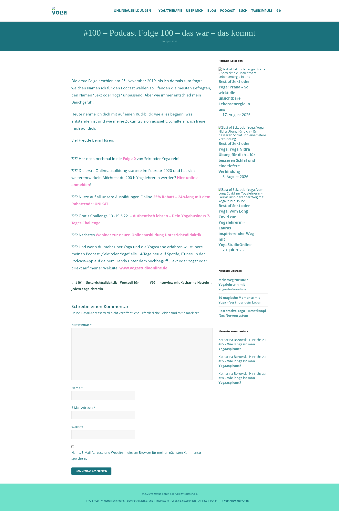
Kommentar (81, 325)
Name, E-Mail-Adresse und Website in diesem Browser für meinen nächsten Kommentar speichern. (136, 455)
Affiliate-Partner (207, 500)
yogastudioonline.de (162, 494)
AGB (96, 500)
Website (77, 427)
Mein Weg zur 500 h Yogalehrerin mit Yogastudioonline (234, 284)
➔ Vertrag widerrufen (235, 500)
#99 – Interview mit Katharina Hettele (181, 282)
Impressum (162, 500)
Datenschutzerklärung (140, 500)
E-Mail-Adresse (83, 408)
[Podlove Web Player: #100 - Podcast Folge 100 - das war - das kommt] (142, 62)
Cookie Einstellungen (183, 500)
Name (77, 388)
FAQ (88, 500)
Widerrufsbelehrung (113, 500)
